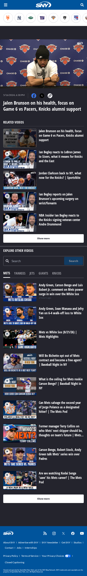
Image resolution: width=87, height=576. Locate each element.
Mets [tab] (6, 273)
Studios (78, 542)
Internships (31, 547)
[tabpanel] (43, 393)
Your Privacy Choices (53, 555)
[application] (43, 63)
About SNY (9, 542)
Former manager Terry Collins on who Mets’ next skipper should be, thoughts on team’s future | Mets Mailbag (61, 433)
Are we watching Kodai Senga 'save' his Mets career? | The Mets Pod (60, 477)
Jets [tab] (32, 273)
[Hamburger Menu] (5, 4)
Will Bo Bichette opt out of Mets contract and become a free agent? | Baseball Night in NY (60, 360)
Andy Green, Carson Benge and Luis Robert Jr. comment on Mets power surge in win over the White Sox (61, 289)
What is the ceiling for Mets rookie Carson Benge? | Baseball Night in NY (61, 383)
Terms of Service (29, 555)
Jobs (19, 547)
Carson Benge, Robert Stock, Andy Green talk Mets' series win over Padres (60, 454)
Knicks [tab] (56, 273)
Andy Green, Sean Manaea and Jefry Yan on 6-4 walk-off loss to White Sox (61, 313)
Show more (43, 238)
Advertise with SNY (28, 542)
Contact (9, 547)
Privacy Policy (10, 555)
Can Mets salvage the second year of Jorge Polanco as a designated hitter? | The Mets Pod (60, 407)
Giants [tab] (43, 273)
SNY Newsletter (50, 542)
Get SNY (66, 542)
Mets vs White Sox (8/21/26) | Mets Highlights (58, 334)
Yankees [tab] (19, 273)
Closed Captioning (14, 562)
